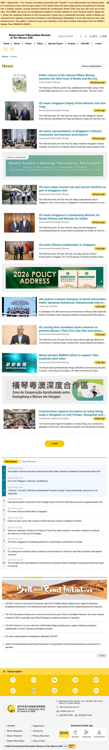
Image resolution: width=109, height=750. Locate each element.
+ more (102, 652)
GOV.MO (11, 726)
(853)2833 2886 (66, 715)
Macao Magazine (14, 731)
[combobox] (94, 66)
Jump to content (65, 36)
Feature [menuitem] (72, 43)
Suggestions (38, 726)
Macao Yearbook (14, 736)
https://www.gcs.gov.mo (69, 707)
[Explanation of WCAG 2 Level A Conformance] (70, 746)
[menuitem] (17, 43)
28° (95, 36)
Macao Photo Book (15, 741)
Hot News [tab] (11, 461)
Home (5, 56)
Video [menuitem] (40, 43)
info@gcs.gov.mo (67, 711)
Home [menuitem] (7, 43)
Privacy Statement (41, 736)
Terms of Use (39, 741)
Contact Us (38, 731)
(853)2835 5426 (85, 715)
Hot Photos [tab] (29, 461)
